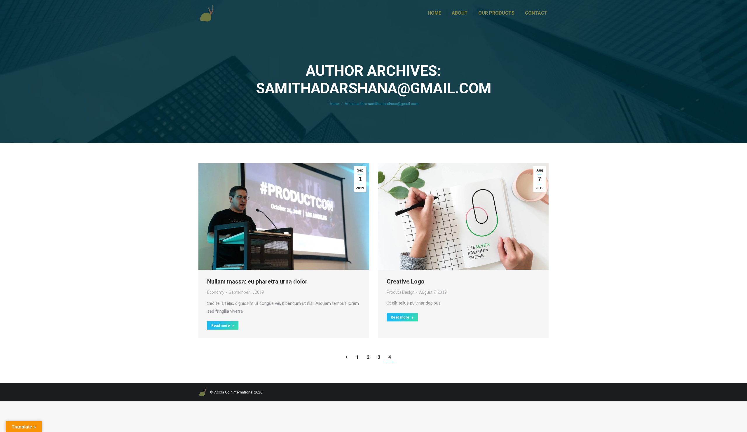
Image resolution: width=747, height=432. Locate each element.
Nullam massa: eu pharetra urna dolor (257, 281)
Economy (215, 292)
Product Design (401, 292)
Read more (220, 325)
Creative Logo (406, 281)
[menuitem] (434, 13)
